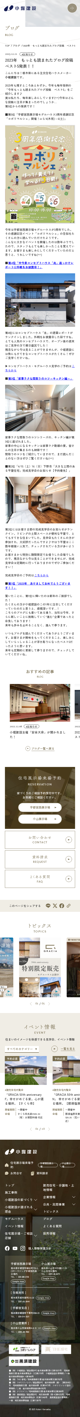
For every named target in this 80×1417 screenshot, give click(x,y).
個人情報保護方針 (39, 1248)
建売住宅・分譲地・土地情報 (58, 1187)
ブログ (17, 45)
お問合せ (16, 1173)
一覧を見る (68, 1048)
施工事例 (11, 1192)
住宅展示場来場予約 (22, 1165)
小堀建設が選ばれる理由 (19, 1209)
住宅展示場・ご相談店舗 (19, 1235)
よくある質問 (52, 1226)
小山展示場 (40, 819)
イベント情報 (14, 1226)
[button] (31, 1003)
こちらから (41, 575)
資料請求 (42, 1173)
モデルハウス (14, 1218)
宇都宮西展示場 (40, 807)
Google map (18, 1281)
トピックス (51, 1211)
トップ (9, 1185)
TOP (7, 45)
